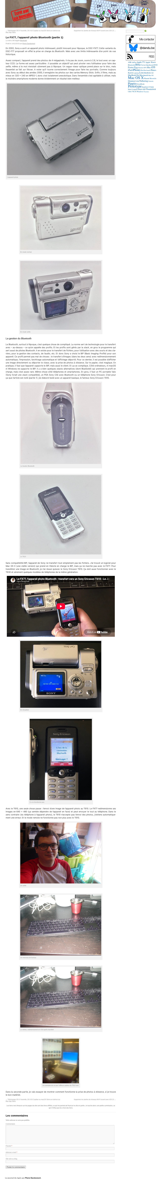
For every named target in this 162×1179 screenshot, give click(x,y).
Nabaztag (143, 80)
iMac (149, 67)
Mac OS (150, 75)
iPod (141, 70)
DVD (155, 65)
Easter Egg (133, 67)
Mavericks (153, 78)
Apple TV (141, 62)
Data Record (149, 65)
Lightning (136, 73)
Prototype (135, 86)
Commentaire (10, 1124)
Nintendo (150, 81)
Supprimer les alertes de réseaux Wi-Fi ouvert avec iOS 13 (95, 31)
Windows (140, 91)
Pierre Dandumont (28, 44)
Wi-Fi (134, 91)
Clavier (143, 65)
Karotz (130, 72)
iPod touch (147, 70)
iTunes (153, 70)
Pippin (132, 83)
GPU (145, 67)
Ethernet (140, 67)
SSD (144, 89)
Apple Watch (150, 62)
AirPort (134, 62)
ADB (129, 62)
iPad (130, 70)
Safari (152, 87)
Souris (140, 89)
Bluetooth (23, 40)
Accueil (144, 2)
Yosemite (146, 92)
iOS (153, 67)
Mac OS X (136, 77)
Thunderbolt (151, 89)
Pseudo (8, 1146)
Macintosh (144, 75)
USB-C (130, 92)
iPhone (136, 70)
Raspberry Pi (146, 87)
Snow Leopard (132, 89)
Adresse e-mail (11, 1152)
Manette (146, 78)
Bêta (137, 64)
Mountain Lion (133, 81)
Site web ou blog (11, 1159)
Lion (141, 72)
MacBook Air (149, 73)
